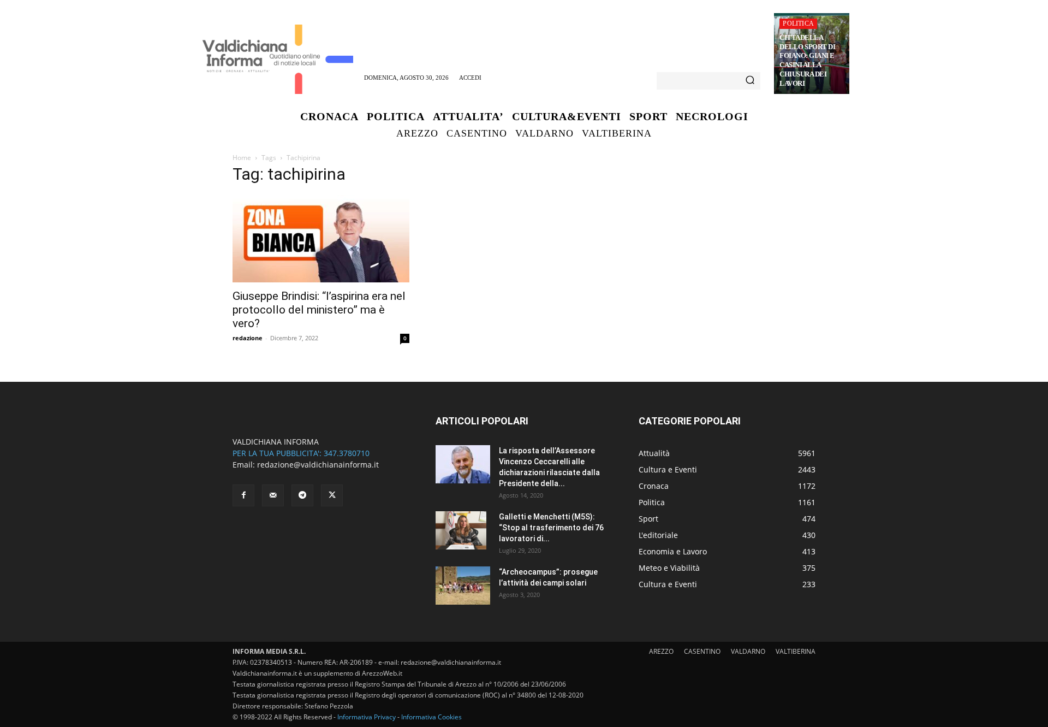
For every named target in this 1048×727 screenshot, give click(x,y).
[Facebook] (243, 495)
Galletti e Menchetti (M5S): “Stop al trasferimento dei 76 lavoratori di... (551, 527)
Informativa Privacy (366, 717)
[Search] (750, 81)
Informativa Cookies (431, 717)
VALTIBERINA (795, 651)
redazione (248, 338)
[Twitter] (332, 495)
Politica (798, 23)
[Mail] (273, 495)
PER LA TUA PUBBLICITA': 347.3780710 (301, 453)
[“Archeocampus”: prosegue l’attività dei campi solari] (463, 585)
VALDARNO (748, 651)
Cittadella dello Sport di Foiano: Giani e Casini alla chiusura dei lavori (807, 60)
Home (242, 157)
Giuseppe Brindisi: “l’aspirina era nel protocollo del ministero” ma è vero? (319, 309)
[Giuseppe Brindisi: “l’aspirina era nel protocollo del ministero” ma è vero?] (321, 238)
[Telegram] (302, 495)
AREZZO (661, 651)
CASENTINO (702, 651)
